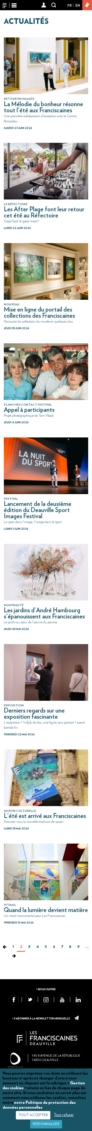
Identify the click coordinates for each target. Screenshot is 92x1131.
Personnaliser (46, 1124)
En (77, 5)
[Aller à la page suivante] (14, 956)
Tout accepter (33, 1115)
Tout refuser (64, 1115)
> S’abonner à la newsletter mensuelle (41, 1018)
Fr (69, 5)
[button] (43, 5)
